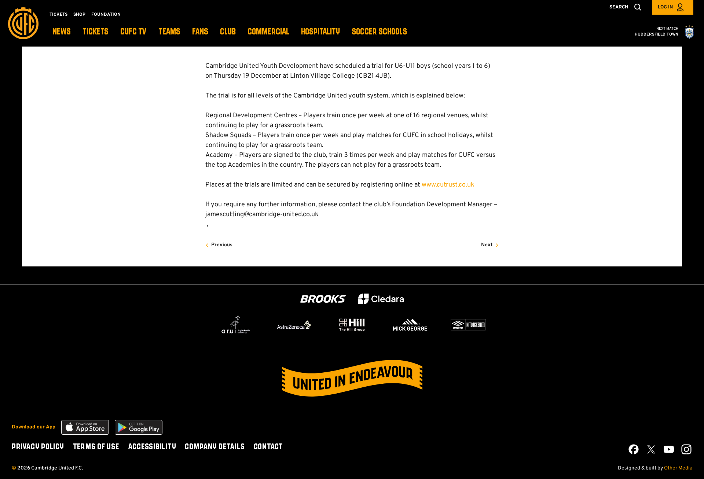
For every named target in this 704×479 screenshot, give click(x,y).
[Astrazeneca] (294, 324)
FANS (200, 32)
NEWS (61, 32)
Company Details (215, 447)
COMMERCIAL (268, 32)
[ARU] (235, 325)
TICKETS (95, 32)
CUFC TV (133, 32)
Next (487, 245)
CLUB (228, 32)
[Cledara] (381, 299)
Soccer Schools (379, 32)
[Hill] (352, 324)
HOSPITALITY (320, 32)
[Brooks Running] (323, 299)
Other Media (678, 468)
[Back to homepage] (23, 23)
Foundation (106, 15)
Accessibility (152, 447)
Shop (79, 15)
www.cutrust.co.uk (448, 185)
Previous (221, 245)
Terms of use (96, 447)
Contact (268, 447)
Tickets (58, 15)
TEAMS (169, 32)
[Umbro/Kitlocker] (468, 325)
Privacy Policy (38, 447)
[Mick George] (410, 325)
